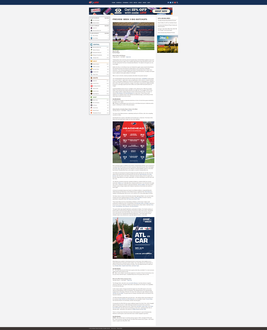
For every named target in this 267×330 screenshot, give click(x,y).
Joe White (121, 293)
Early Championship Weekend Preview (166, 32)
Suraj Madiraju (119, 206)
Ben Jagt (118, 168)
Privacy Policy (119, 328)
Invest (144, 2)
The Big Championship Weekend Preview (167, 20)
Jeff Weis (115, 293)
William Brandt (136, 309)
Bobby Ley (120, 183)
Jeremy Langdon (141, 184)
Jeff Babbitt (144, 78)
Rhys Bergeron (120, 93)
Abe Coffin (143, 309)
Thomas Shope (149, 299)
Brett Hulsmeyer (143, 174)
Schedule (119, 2)
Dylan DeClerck (122, 299)
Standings (125, 2)
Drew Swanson (126, 206)
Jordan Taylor (145, 306)
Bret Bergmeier (131, 299)
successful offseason (133, 283)
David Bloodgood (129, 93)
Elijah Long (148, 203)
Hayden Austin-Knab (126, 265)
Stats (131, 2)
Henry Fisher (137, 199)
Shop (148, 2)
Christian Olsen (118, 265)
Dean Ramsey (148, 191)
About (140, 2)
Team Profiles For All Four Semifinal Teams (167, 22)
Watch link (128, 57)
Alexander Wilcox (140, 203)
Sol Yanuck (129, 199)
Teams (113, 2)
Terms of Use (113, 328)
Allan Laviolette (138, 197)
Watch (135, 2)
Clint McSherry (135, 206)
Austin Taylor (136, 265)
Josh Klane (138, 306)
